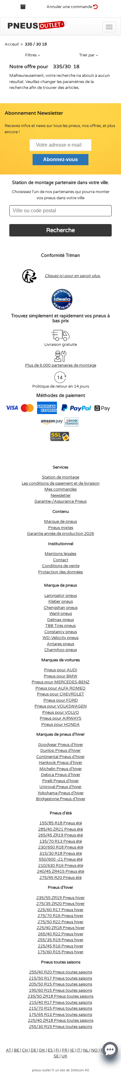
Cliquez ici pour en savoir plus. (73, 275)
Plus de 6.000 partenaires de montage (60, 365)
